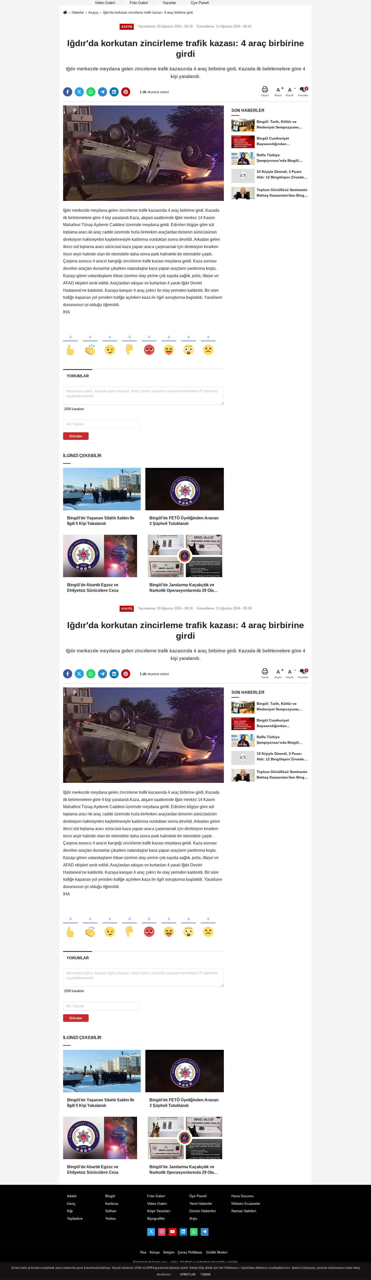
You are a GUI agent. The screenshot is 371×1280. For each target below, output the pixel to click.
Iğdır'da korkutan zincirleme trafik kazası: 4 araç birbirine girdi (148, 12)
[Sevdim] (109, 341)
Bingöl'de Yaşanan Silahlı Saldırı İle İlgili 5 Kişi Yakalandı (100, 521)
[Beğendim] (70, 341)
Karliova (111, 1204)
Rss (143, 1252)
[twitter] (79, 91)
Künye (155, 1252)
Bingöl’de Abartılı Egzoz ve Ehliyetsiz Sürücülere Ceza (92, 588)
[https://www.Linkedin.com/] (183, 1232)
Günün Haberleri (202, 1211)
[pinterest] (125, 91)
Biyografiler (156, 1218)
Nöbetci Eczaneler (245, 1204)
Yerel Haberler (200, 1204)
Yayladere (75, 1218)
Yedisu (110, 1218)
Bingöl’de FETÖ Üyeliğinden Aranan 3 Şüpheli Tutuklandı (184, 521)
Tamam (205, 1274)
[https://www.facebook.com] (172, 1232)
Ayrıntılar (187, 1274)
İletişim (168, 1252)
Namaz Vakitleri (243, 1211)
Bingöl (110, 1196)
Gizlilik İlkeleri (216, 1252)
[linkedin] (114, 91)
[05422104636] (194, 1232)
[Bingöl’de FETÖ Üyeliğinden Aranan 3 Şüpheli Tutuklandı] (184, 489)
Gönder (75, 436)
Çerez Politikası (190, 1252)
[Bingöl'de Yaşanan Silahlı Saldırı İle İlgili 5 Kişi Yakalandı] (102, 489)
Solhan (110, 1211)
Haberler (78, 12)
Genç (71, 1204)
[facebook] (67, 91)
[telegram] (102, 91)
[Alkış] (90, 341)
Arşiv (193, 1218)
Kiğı (70, 1211)
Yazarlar (169, 3)
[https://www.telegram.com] (204, 1232)
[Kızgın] (149, 341)
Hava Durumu (242, 1196)
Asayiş (93, 12)
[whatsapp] (90, 91)
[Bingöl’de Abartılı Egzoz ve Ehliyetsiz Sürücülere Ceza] (102, 556)
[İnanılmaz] (188, 341)
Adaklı (72, 1196)
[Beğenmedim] (129, 341)
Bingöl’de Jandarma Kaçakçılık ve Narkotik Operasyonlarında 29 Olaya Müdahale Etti (183, 588)
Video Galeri (104, 3)
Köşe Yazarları (158, 1211)
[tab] (77, 376)
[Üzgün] (208, 341)
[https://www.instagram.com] (162, 1232)
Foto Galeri (138, 3)
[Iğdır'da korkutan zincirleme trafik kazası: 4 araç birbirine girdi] (143, 153)
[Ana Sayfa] (65, 13)
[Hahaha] (169, 341)
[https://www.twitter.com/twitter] (151, 1232)
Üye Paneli (199, 3)
